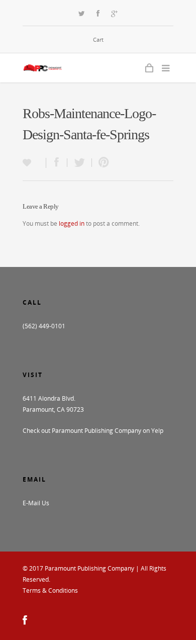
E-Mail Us (36, 503)
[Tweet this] (79, 162)
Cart (98, 39)
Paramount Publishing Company (89, 568)
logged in (71, 223)
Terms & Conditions (50, 590)
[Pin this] (101, 162)
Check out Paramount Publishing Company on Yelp (93, 430)
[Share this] (56, 162)
